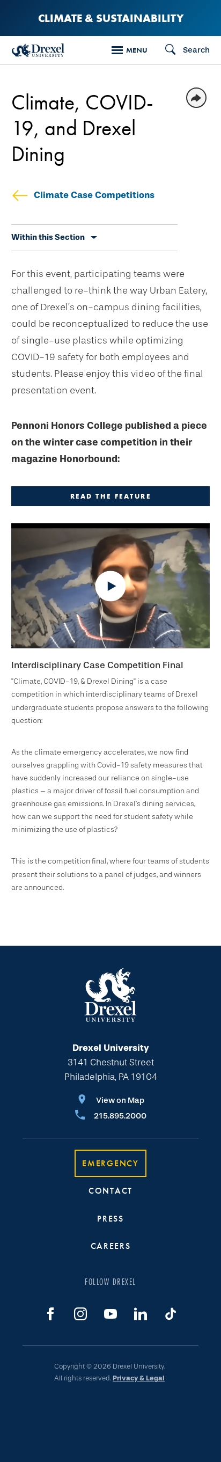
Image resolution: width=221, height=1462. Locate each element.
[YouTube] (110, 1313)
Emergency (110, 1163)
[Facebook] (50, 1313)
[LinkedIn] (140, 1313)
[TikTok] (170, 1313)
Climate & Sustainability (110, 18)
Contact (110, 1190)
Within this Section (48, 237)
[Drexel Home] (38, 50)
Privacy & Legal (139, 1378)
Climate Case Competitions (94, 195)
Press (110, 1218)
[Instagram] (80, 1313)
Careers (111, 1246)
